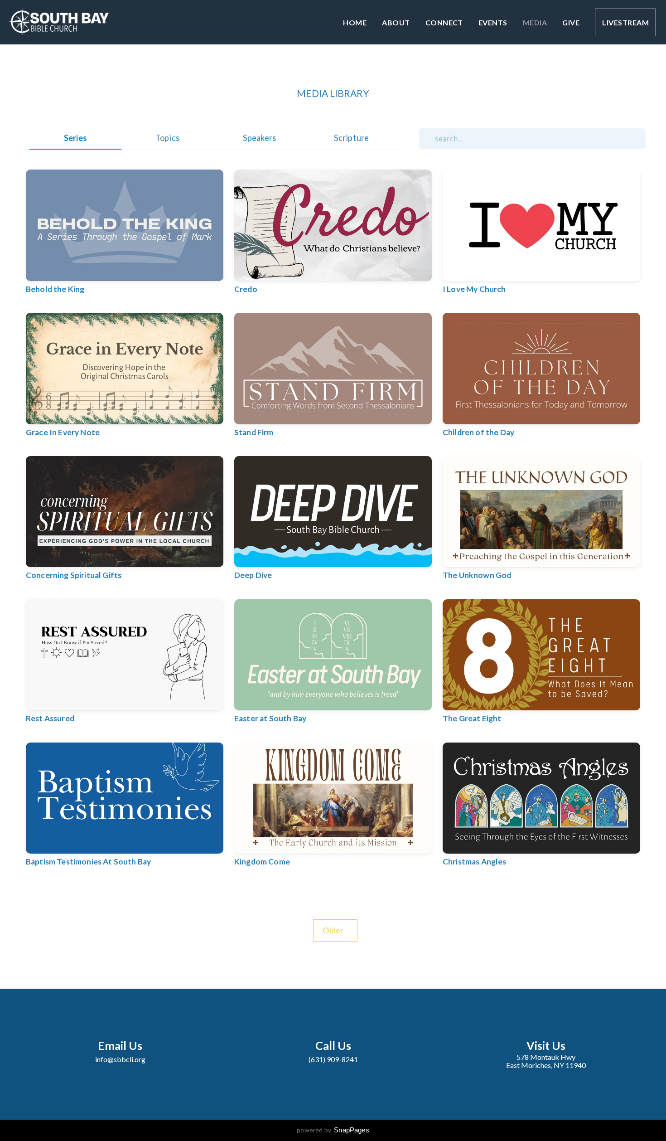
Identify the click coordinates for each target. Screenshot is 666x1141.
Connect (444, 22)
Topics (167, 138)
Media (535, 22)
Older (335, 930)
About (396, 22)
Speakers (259, 138)
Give (570, 22)
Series (75, 138)
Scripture (351, 138)
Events (492, 22)
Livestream (625, 22)
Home (355, 22)
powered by (333, 1130)
